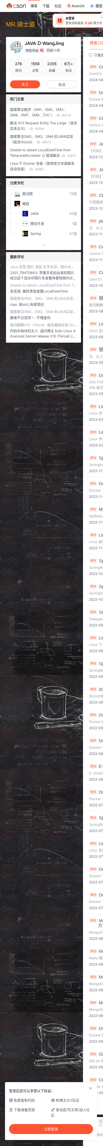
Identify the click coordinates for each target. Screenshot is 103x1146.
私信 (62, 84)
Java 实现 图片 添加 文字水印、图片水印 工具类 (43, 267)
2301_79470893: (24, 273)
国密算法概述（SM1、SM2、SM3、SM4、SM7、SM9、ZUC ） (40, 112)
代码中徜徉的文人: (25, 331)
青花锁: (16, 291)
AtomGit (78, 6)
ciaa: (14, 304)
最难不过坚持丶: (23, 317)
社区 (58, 6)
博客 (34, 6)
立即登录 (51, 1129)
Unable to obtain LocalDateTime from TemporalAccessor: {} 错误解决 (43, 152)
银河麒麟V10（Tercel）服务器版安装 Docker (43, 325)
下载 (46, 6)
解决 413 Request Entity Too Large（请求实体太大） (43, 126)
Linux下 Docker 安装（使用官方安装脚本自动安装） (42, 166)
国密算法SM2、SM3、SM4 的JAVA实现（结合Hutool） (41, 139)
